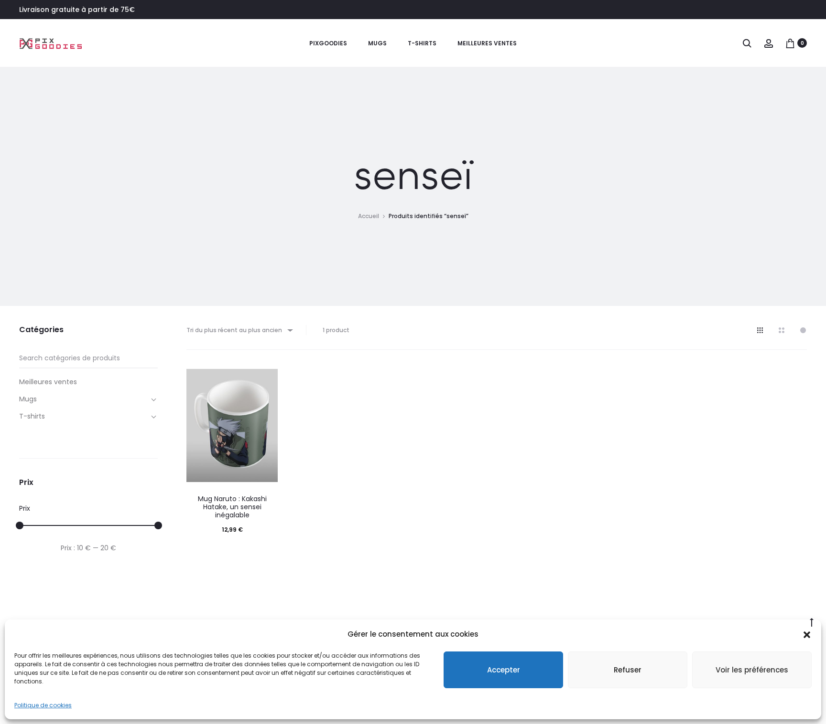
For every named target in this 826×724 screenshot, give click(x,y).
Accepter (503, 670)
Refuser (627, 670)
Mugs (377, 43)
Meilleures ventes (487, 43)
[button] (807, 634)
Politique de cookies (43, 705)
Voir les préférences (752, 670)
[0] (790, 43)
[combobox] (239, 330)
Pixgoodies (328, 43)
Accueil (368, 216)
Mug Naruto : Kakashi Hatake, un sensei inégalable (232, 507)
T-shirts (422, 43)
